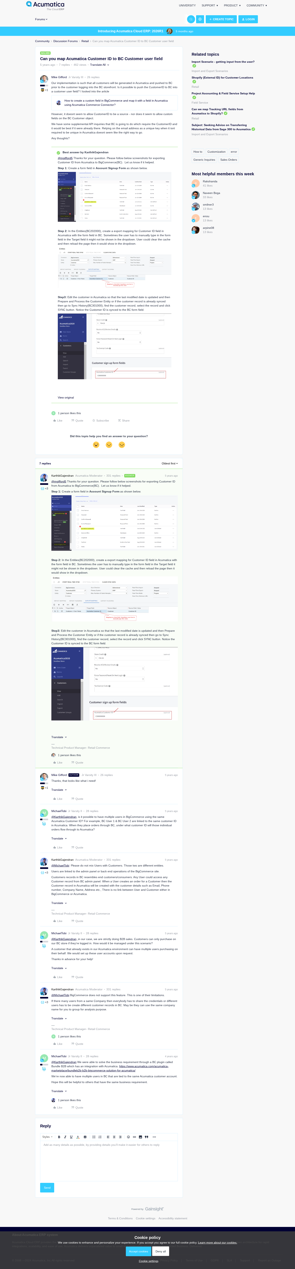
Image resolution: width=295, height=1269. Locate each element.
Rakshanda (210, 181)
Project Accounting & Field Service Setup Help (223, 93)
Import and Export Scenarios (210, 71)
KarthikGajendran (62, 475)
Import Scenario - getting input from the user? (223, 61)
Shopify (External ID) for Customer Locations (222, 77)
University (187, 5)
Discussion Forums (65, 41)
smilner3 (208, 204)
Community (255, 5)
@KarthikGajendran (63, 816)
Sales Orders (228, 159)
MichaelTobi (58, 811)
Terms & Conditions (120, 1218)
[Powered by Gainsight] (147, 1210)
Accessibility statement (173, 1218)
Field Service (200, 102)
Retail (85, 41)
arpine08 (208, 227)
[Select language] (200, 19)
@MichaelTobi (60, 865)
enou (206, 216)
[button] (221, 19)
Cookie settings (145, 1218)
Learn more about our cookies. (217, 1242)
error (234, 151)
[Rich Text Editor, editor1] (109, 1161)
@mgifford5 (65, 158)
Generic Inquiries (204, 159)
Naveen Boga (211, 193)
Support (208, 5)
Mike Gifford (59, 77)
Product (231, 5)
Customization (217, 151)
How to (197, 151)
